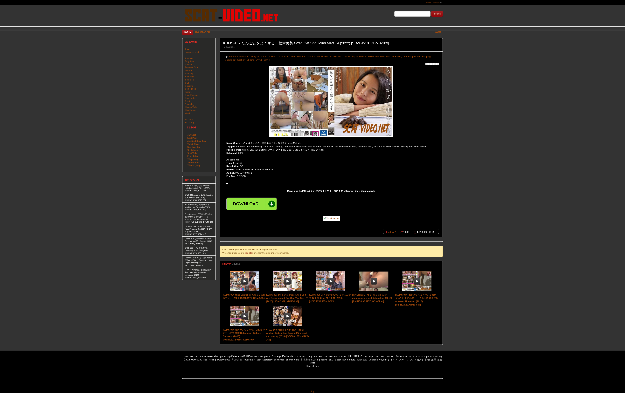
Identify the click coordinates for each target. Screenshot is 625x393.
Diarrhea (301, 356)
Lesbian (188, 70)
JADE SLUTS (415, 356)
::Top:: (312, 391)
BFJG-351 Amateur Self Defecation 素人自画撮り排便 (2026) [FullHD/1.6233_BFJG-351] (199, 197)
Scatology (189, 76)
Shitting (250, 60)
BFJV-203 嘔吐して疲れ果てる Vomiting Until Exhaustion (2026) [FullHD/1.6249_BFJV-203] (197, 207)
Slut (187, 83)
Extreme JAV (313, 56)
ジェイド (392, 359)
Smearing (189, 104)
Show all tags (312, 366)
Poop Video (190, 98)
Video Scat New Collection (231, 16)
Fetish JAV (326, 56)
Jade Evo (378, 356)
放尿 (433, 359)
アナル (259, 60)
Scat (258, 359)
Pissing (188, 101)
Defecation (283, 56)
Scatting (189, 73)
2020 (191, 356)
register (249, 253)
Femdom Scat (191, 67)
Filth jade (323, 356)
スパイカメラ (416, 359)
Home (438, 32)
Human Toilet (191, 107)
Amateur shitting (247, 56)
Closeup (271, 56)
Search (437, 14)
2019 (185, 356)
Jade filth (389, 356)
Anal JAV (261, 56)
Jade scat (401, 356)
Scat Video (230, 47)
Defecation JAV (297, 56)
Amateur (233, 56)
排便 (427, 359)
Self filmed (279, 359)
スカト (267, 60)
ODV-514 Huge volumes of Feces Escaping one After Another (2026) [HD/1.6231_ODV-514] (198, 241)
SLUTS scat (334, 359)
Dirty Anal (189, 61)
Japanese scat (359, 56)
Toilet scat (361, 359)
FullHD (247, 356)
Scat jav (241, 60)
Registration (202, 32)
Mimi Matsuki (387, 56)
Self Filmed (190, 89)
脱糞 (312, 362)
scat (268, 356)
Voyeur (382, 359)
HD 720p (189, 119)
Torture (188, 92)
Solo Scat (189, 80)
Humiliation (190, 110)
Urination (373, 359)
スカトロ (403, 359)
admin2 (392, 232)
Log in (187, 32)
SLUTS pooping (319, 359)
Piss (204, 359)
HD (253, 356)
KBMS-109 (373, 56)
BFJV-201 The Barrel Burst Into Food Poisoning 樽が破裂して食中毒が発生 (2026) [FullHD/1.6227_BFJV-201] (198, 230)
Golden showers (341, 56)
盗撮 (439, 359)
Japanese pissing (432, 356)
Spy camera (348, 359)
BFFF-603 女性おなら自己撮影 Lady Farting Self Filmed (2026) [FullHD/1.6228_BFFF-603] (197, 188)
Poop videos (414, 56)
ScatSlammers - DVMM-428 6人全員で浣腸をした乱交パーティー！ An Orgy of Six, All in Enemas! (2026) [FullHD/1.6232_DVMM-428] (199, 218)
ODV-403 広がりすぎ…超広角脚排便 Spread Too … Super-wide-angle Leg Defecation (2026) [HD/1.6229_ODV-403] (199, 261)
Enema (188, 64)
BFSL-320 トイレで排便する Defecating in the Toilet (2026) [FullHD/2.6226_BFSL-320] (196, 250)
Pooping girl (229, 60)
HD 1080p (189, 122)
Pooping (426, 56)
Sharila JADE (292, 359)
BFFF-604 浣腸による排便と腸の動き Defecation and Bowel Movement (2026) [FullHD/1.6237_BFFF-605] (198, 274)
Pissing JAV (400, 56)
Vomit (187, 113)
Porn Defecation (192, 95)
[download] (251, 204)
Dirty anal (312, 356)
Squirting (189, 86)
